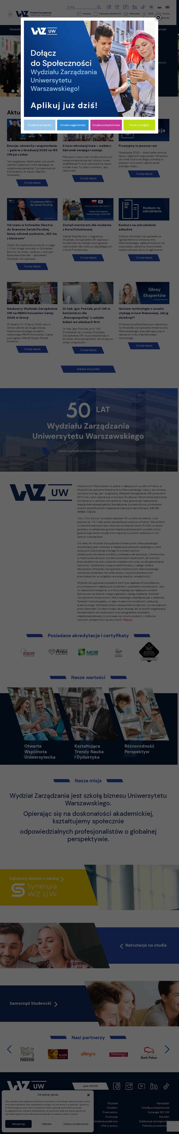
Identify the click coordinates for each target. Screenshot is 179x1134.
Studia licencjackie (39, 125)
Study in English (139, 125)
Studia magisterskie (72, 125)
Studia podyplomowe (106, 125)
